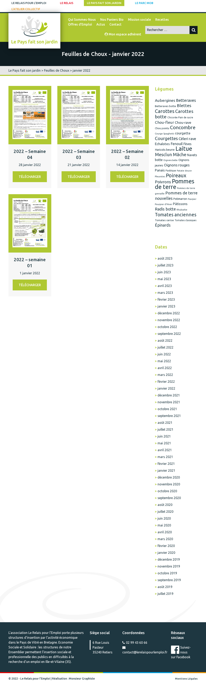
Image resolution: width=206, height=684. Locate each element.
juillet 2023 (165, 265)
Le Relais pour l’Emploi (44, 632)
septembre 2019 (169, 580)
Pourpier (192, 199)
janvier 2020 (166, 552)
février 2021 (166, 463)
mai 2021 (164, 443)
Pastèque (171, 170)
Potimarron (180, 198)
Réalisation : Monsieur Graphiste (73, 678)
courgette (183, 133)
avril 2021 (165, 450)
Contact (115, 24)
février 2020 (166, 546)
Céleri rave (187, 138)
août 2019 (165, 587)
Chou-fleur (164, 122)
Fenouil (177, 144)
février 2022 (166, 381)
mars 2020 (165, 539)
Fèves (187, 144)
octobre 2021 (167, 409)
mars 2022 (165, 375)
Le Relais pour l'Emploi (28, 3)
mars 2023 (165, 292)
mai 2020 (164, 525)
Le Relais (66, 3)
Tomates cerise (164, 220)
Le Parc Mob (144, 3)
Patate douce (184, 170)
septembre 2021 (169, 416)
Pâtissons (180, 204)
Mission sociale (139, 19)
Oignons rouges (177, 165)
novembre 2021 (169, 402)
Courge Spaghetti (164, 133)
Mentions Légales (186, 678)
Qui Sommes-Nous (82, 19)
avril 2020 (165, 532)
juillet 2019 (165, 593)
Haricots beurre (165, 149)
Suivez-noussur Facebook (181, 652)
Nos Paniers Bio (112, 19)
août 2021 (165, 422)
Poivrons (163, 182)
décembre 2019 (169, 559)
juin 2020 (164, 518)
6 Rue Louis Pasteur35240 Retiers (102, 645)
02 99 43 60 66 (136, 642)
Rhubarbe (182, 209)
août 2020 (165, 505)
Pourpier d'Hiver (163, 204)
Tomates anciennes (175, 214)
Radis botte (165, 209)
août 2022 (165, 340)
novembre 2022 (169, 320)
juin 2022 (164, 354)
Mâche (179, 154)
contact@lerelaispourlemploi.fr (144, 652)
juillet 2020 (165, 511)
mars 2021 (165, 457)
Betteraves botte (165, 106)
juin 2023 (164, 272)
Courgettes (166, 138)
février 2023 (166, 299)
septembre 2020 (169, 498)
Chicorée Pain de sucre (180, 117)
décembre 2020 (169, 477)
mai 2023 (164, 279)
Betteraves (186, 100)
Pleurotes (160, 176)
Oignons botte (170, 160)
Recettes (162, 19)
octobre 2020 (167, 491)
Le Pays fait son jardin (104, 3)
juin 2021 (164, 436)
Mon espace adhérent (124, 34)
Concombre (183, 127)
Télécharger (30, 176)
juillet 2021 (165, 429)
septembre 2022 (169, 333)
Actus (100, 24)
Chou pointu (162, 128)
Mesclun (163, 154)
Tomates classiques (185, 220)
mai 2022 (164, 361)
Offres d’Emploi (80, 24)
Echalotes (162, 144)
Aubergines (165, 100)
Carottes (164, 111)
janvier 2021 (166, 470)
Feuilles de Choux (56, 70)
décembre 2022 (169, 313)
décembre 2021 (169, 395)
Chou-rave (183, 122)
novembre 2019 (169, 566)
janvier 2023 (166, 306)
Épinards (163, 225)
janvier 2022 (166, 388)
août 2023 (165, 258)
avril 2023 (165, 286)
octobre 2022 (167, 327)
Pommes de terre (174, 184)
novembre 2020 (169, 484)
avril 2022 (165, 368)
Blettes (184, 105)
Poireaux (176, 175)
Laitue (183, 148)
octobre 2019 (167, 573)
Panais (160, 170)
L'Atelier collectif (25, 9)
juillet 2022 (165, 347)
